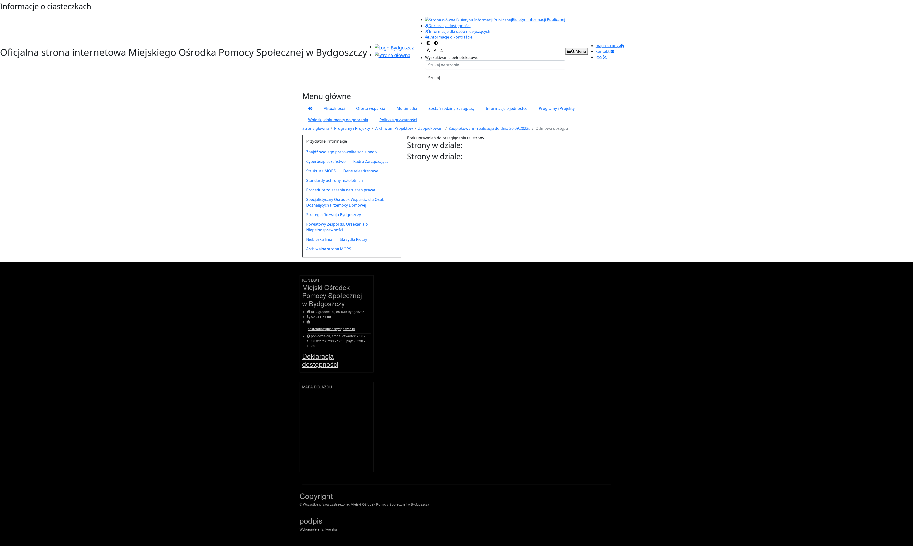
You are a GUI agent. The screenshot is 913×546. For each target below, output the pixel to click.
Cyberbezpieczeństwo (326, 161)
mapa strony (607, 45)
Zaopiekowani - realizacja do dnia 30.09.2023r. (489, 128)
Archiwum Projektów (394, 128)
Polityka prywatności (398, 119)
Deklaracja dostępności (320, 360)
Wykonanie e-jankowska (318, 529)
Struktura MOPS (321, 171)
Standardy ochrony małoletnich (334, 180)
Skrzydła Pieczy (353, 239)
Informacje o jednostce (506, 108)
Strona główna (315, 128)
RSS (599, 57)
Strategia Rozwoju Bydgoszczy (333, 214)
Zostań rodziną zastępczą (451, 108)
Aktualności (334, 108)
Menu (580, 51)
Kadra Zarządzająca (371, 161)
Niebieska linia (319, 239)
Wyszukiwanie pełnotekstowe (451, 57)
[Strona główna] (310, 108)
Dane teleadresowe (360, 171)
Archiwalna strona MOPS (328, 248)
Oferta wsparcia (370, 108)
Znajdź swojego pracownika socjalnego (341, 152)
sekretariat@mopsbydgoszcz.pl (331, 328)
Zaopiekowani (430, 128)
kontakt (603, 51)
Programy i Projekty (557, 108)
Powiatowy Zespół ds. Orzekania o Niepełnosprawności (337, 227)
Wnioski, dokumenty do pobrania (338, 119)
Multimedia (407, 108)
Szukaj (434, 77)
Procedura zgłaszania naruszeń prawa (340, 190)
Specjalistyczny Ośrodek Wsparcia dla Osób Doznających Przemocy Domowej (345, 202)
